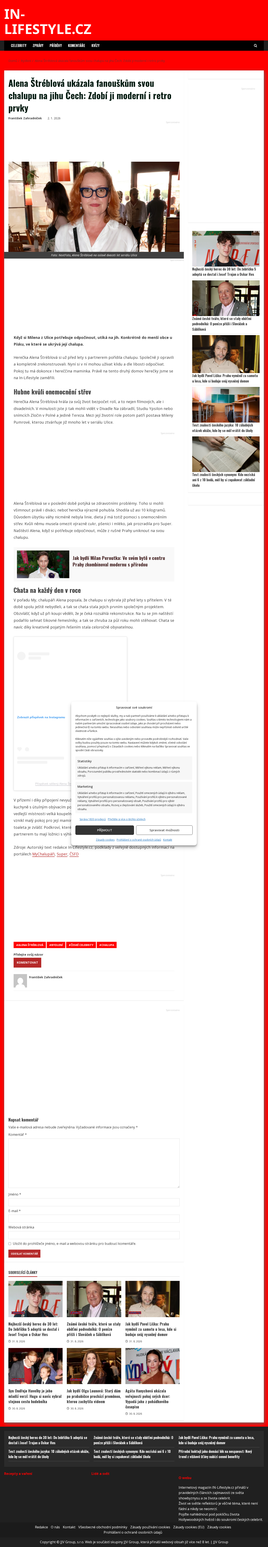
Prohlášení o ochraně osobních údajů (139, 840)
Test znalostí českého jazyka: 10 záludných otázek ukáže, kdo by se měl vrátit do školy (222, 428)
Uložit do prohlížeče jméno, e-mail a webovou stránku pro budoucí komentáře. (74, 1243)
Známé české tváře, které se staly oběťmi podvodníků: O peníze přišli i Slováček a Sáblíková (94, 1299)
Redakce (41, 1527)
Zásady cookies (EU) (188, 1527)
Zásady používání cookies (150, 1527)
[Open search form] (255, 46)
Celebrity (18, 45)
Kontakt (167, 840)
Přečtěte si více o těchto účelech (127, 819)
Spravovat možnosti (164, 830)
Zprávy (38, 45)
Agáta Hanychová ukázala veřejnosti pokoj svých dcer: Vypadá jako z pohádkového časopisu (152, 1366)
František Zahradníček (25, 118)
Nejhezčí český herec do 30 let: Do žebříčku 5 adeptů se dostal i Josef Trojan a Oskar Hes (35, 1299)
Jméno (14, 1194)
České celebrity (82, 945)
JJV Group (220, 1542)
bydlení (57, 945)
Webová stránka (21, 1227)
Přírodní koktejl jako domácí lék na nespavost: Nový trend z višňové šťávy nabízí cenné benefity (215, 1454)
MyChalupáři (43, 853)
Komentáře (76, 45)
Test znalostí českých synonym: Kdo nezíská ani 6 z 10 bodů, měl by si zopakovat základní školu (223, 480)
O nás (55, 1527)
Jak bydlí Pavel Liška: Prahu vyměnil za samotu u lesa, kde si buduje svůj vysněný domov (152, 1299)
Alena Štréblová (30, 945)
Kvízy (95, 45)
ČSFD (74, 853)
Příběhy (56, 45)
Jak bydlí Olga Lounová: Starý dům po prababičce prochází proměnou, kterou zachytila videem (94, 1366)
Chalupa (107, 945)
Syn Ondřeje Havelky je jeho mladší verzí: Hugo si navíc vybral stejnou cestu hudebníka (35, 1366)
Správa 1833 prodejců (93, 819)
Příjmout (104, 830)
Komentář (17, 1134)
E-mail (14, 1211)
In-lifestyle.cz (47, 21)
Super (62, 853)
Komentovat (27, 962)
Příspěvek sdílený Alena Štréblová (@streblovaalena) (70, 783)
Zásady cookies (105, 840)
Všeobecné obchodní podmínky (102, 1527)
